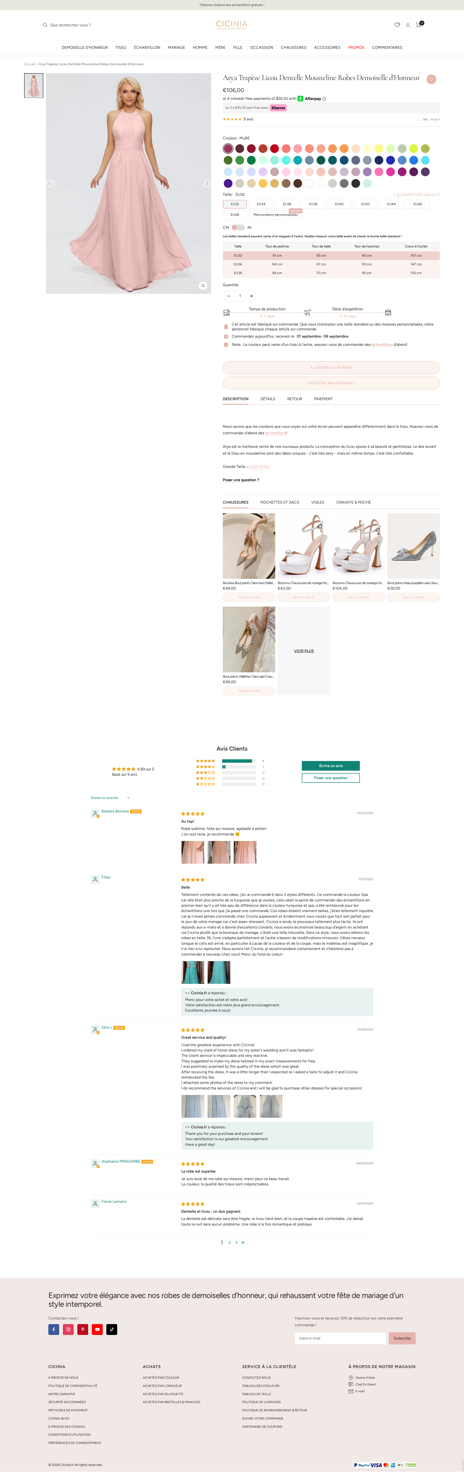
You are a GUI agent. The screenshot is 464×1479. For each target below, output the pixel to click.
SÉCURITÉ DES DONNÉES (67, 1402)
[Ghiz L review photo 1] (192, 1106)
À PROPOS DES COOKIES (66, 1426)
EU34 (261, 204)
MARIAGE (176, 47)
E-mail (359, 1391)
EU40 (339, 204)
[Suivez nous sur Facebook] (53, 1329)
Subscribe (402, 1338)
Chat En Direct (365, 1384)
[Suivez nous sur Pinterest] (82, 1329)
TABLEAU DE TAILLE (256, 1394)
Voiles (317, 502)
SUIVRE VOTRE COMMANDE (262, 1418)
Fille (237, 47)
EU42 (365, 204)
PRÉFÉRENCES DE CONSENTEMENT (74, 1443)
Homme (200, 47)
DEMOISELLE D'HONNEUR (85, 47)
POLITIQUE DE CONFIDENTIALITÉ (72, 1386)
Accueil (30, 64)
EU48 (235, 215)
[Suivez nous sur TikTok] (111, 1329)
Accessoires (327, 47)
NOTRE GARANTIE (61, 1394)
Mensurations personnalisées (277, 213)
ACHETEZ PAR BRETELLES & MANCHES (171, 1402)
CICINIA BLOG (58, 1418)
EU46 (417, 204)
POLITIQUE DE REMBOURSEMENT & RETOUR (274, 1410)
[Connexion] (408, 25)
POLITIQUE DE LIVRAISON (261, 1402)
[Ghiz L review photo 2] (219, 1106)
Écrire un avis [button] (331, 765)
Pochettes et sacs (280, 502)
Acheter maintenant (331, 383)
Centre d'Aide (365, 1377)
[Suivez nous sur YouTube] (97, 1329)
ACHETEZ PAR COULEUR (161, 1377)
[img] (192, 814)
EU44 (391, 204)
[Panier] (418, 24)
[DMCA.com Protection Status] (411, 1465)
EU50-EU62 (259, 466)
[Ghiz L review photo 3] (245, 1106)
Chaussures (293, 47)
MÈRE (220, 47)
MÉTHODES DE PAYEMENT (68, 1410)
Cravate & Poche (353, 502)
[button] (206, 761)
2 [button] (230, 1242)
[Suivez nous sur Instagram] (68, 1329)
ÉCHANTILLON (147, 47)
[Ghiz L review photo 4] (271, 1106)
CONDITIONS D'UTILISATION (69, 1434)
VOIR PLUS (304, 651)
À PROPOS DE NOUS (63, 1377)
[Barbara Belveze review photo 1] (192, 852)
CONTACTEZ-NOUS (256, 1377)
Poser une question (239, 480)
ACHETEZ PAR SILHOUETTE (163, 1394)
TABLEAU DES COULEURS (261, 1386)
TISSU (121, 47)
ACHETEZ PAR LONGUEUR (162, 1386)
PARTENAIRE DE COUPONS (262, 1426)
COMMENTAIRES (387, 47)
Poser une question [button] (331, 778)
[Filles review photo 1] (192, 972)
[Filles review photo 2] (219, 972)
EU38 (313, 204)
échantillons (382, 344)
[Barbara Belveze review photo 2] (219, 852)
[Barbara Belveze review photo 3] (245, 852)
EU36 (287, 204)
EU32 (235, 204)
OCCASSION (261, 47)
